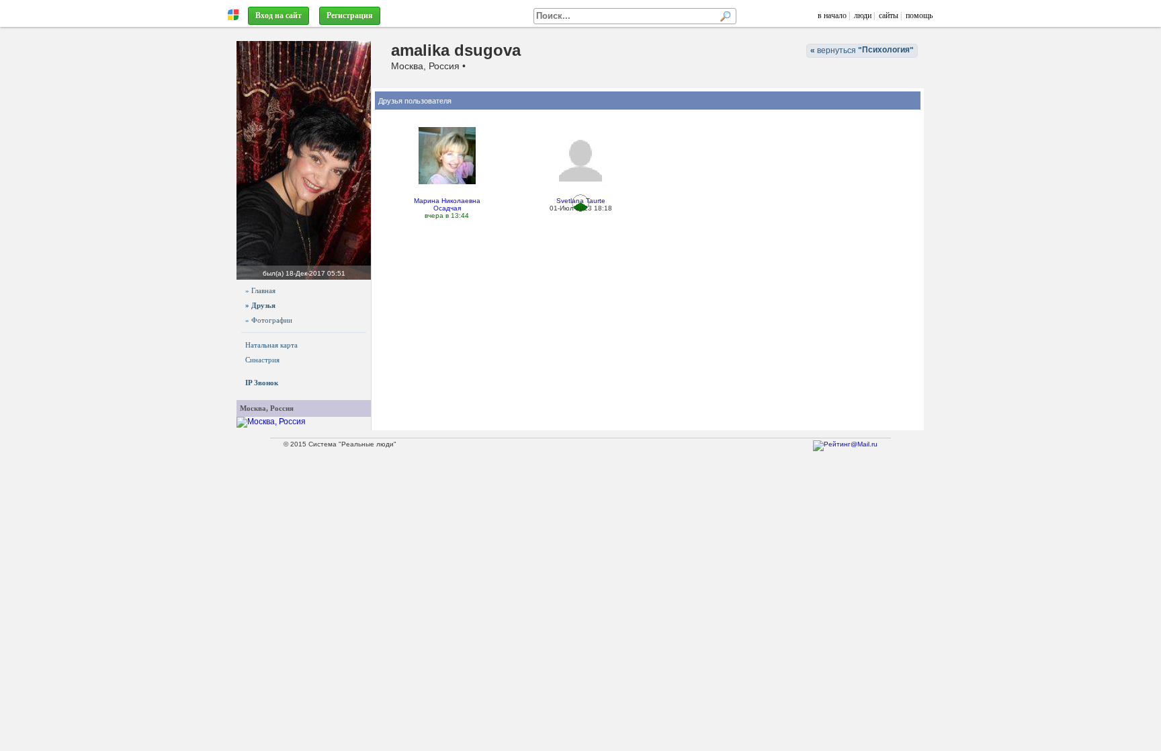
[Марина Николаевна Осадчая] (447, 155)
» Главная (260, 290)
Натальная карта (271, 345)
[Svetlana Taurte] (580, 160)
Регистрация (350, 15)
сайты (888, 15)
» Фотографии (268, 320)
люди (862, 15)
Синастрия (262, 360)
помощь (919, 15)
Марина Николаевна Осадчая (447, 204)
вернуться (862, 50)
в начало (832, 15)
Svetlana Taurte (580, 200)
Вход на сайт (278, 15)
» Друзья (260, 305)
